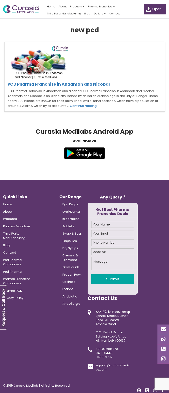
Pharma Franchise (100, 6)
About (63, 6)
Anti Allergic (71, 303)
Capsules (69, 241)
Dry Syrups (70, 248)
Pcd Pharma (12, 271)
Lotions (67, 289)
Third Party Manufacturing (64, 13)
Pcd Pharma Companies (12, 262)
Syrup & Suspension (77, 233)
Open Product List (158, 9)
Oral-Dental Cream (77, 211)
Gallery (99, 13)
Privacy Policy (13, 298)
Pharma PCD (12, 290)
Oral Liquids (71, 267)
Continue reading (83, 106)
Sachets (68, 282)
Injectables (70, 219)
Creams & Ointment (70, 257)
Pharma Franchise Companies (16, 281)
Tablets (68, 226)
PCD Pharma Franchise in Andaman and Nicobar (59, 84)
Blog (87, 13)
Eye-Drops (70, 204)
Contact (114, 13)
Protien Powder (74, 274)
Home (51, 6)
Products (76, 6)
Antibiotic (69, 296)
